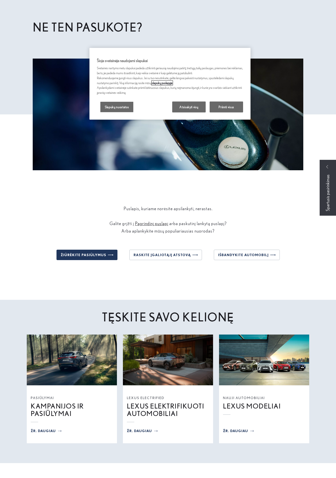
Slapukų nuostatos (117, 107)
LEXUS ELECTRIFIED (146, 398)
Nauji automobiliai (244, 398)
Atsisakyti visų (188, 107)
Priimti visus (226, 107)
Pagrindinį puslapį (151, 223)
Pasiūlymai (42, 398)
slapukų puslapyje (162, 83)
